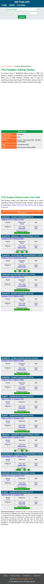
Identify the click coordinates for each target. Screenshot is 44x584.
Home (4, 5)
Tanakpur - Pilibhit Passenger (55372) (17, 217)
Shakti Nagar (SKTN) (20, 258)
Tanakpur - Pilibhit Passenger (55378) (17, 377)
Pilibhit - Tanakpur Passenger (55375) (17, 416)
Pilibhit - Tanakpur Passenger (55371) (17, 396)
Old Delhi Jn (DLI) (19, 277)
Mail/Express (22, 247)
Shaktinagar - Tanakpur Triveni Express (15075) (21, 454)
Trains (12, 5)
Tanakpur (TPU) (6, 219)
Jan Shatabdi (22, 286)
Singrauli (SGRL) (19, 238)
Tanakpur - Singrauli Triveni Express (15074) (20, 236)
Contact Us (37, 576)
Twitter (30, 579)
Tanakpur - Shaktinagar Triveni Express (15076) (21, 255)
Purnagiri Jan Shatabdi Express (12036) (18, 473)
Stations (21, 5)
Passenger (21, 228)
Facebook (20, 579)
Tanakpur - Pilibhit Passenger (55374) (17, 294)
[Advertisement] (22, 42)
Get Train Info (22, 2)
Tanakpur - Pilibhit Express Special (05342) (19, 358)
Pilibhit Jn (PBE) (19, 219)
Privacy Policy (15, 576)
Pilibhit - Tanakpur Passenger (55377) (17, 492)
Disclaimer (26, 576)
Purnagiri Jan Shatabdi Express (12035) (18, 274)
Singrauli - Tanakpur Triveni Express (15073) (20, 435)
